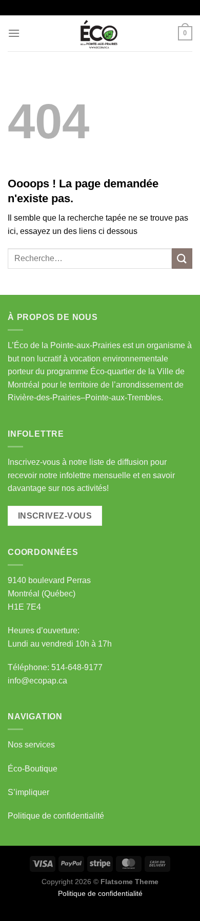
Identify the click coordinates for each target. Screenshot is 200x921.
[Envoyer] (182, 258)
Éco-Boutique (32, 768)
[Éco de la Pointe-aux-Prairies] (100, 33)
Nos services (31, 744)
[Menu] (14, 33)
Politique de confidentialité (56, 815)
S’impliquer (28, 792)
